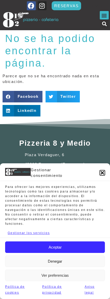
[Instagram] (42, 5)
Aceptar (55, 247)
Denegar (55, 261)
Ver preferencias (55, 275)
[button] (102, 172)
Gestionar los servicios (29, 233)
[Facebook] (31, 5)
